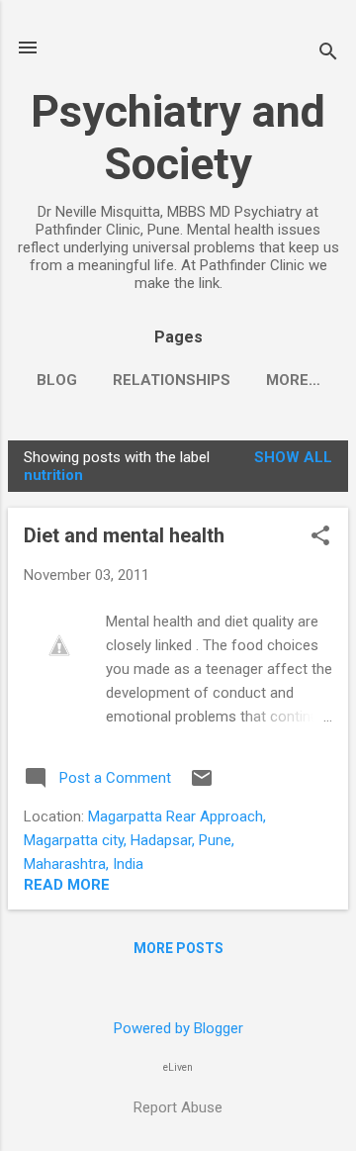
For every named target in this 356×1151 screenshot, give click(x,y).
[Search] (328, 54)
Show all (293, 457)
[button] (320, 537)
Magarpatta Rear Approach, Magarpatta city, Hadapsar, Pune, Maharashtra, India (145, 840)
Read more (67, 885)
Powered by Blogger (178, 1028)
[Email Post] (202, 785)
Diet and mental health (124, 535)
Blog (57, 380)
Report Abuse (178, 1107)
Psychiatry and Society (178, 137)
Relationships (171, 380)
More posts (178, 948)
